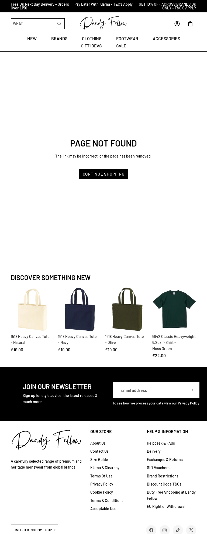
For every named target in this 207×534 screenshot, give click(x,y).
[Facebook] (151, 530)
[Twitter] (191, 530)
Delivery (154, 451)
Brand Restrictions (162, 476)
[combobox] (33, 24)
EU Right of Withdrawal (166, 506)
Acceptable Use (103, 508)
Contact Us (99, 451)
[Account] (177, 24)
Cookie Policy (101, 492)
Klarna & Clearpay (104, 467)
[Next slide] (201, 6)
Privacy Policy (188, 403)
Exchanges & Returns (165, 459)
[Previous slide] (6, 6)
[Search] (59, 23)
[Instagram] (164, 530)
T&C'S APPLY (185, 8)
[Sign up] (191, 390)
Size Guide (99, 459)
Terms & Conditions (106, 500)
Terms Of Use (101, 476)
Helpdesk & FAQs (161, 443)
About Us (98, 443)
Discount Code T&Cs (164, 484)
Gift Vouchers (158, 467)
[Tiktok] (177, 530)
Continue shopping (104, 174)
